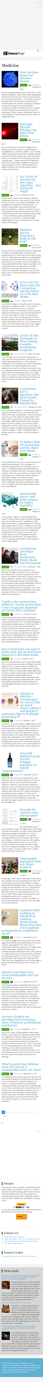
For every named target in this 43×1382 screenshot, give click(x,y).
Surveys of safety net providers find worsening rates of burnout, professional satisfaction (21, 1021)
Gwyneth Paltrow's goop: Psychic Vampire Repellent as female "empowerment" (21, 762)
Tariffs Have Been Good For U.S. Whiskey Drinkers (22, 1239)
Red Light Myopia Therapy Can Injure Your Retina (28, 130)
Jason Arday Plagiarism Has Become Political (20, 1256)
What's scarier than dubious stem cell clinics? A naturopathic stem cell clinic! (21, 1067)
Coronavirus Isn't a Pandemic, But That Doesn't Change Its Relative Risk (29, 396)
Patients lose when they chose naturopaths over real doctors (20, 975)
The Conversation (20, 354)
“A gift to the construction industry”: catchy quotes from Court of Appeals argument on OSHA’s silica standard (21, 606)
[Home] (14, 54)
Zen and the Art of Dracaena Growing (16, 1303)
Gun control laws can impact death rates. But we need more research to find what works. (21, 652)
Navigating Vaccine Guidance (14, 1237)
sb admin (35, 85)
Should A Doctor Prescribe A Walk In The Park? (28, 235)
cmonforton (18, 614)
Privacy (36, 1363)
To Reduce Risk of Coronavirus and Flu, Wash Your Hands (30, 446)
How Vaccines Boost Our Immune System (29, 77)
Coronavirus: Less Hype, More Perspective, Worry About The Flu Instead (30, 556)
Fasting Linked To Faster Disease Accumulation (21, 1241)
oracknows (18, 720)
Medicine (23, 85)
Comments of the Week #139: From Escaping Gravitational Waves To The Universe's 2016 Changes (19, 1328)
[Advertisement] (21, 25)
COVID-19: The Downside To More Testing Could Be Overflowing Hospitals (29, 343)
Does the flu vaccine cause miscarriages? (29, 812)
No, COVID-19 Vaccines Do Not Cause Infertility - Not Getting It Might (30, 184)
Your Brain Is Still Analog (12, 1243)
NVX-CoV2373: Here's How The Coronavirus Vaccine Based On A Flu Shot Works (30, 290)
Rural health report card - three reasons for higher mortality (29, 499)
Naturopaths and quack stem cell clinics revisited (30, 863)
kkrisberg (17, 659)
